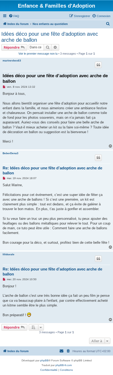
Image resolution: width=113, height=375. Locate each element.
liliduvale (8, 254)
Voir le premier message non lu (38, 53)
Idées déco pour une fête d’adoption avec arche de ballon (49, 37)
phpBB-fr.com (63, 365)
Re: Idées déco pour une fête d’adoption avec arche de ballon (52, 170)
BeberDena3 (10, 153)
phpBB (44, 360)
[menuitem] (14, 16)
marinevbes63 (12, 60)
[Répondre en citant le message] (98, 65)
